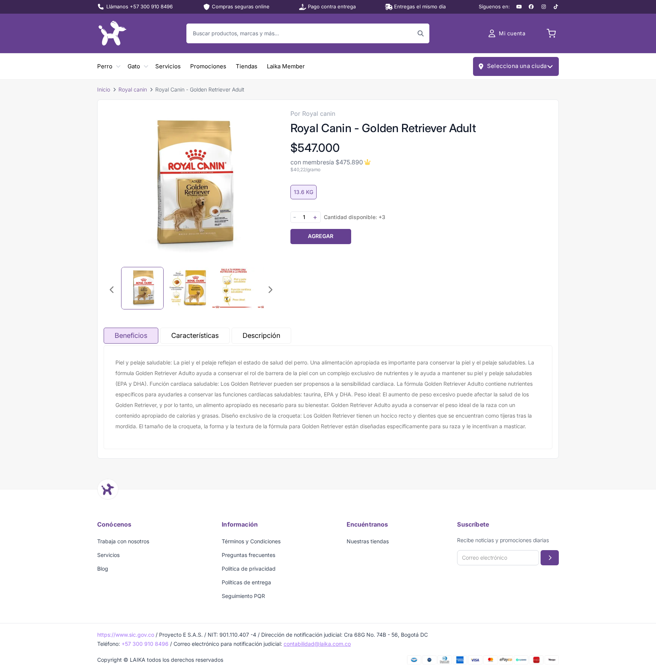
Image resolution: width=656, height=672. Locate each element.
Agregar (320, 236)
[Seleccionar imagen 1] (142, 288)
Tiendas (246, 66)
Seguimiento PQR (243, 596)
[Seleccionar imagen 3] (233, 288)
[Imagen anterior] (112, 290)
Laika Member (286, 66)
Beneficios (131, 335)
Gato (134, 66)
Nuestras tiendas (368, 541)
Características (195, 335)
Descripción (261, 335)
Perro (104, 66)
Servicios (168, 66)
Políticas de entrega (246, 582)
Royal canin (132, 89)
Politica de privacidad (249, 568)
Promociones (208, 66)
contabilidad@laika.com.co (317, 643)
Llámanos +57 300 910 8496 (139, 6)
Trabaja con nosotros (123, 541)
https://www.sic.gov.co (125, 634)
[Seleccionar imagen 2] (188, 288)
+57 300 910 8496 (145, 643)
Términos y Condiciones (251, 541)
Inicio (103, 89)
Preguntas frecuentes (248, 555)
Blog (102, 568)
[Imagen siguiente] (270, 290)
